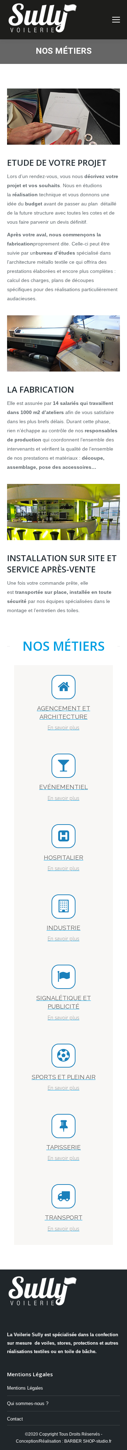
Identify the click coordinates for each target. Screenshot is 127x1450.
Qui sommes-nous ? (27, 1403)
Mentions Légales (25, 1388)
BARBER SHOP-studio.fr (87, 1441)
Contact (15, 1419)
